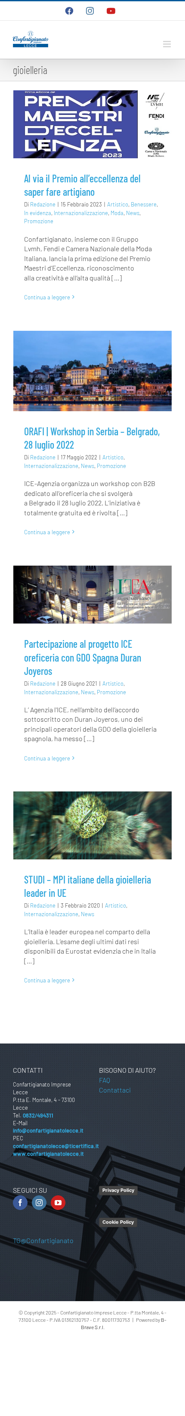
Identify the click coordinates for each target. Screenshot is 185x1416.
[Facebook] (20, 1202)
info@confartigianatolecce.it (48, 1130)
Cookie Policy (118, 1222)
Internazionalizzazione (81, 212)
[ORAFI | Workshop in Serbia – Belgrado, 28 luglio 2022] (92, 371)
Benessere (144, 204)
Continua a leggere (47, 297)
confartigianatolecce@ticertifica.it (56, 1145)
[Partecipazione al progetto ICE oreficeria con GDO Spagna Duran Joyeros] (92, 595)
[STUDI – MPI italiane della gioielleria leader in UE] (92, 825)
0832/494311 (38, 1115)
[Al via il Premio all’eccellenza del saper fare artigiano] (92, 124)
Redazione (43, 204)
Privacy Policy (118, 1190)
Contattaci (115, 1090)
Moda (117, 212)
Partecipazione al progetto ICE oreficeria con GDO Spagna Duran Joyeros (82, 657)
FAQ (104, 1080)
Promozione (38, 221)
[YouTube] (58, 1202)
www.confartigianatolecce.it (48, 1153)
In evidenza (37, 212)
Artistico (117, 204)
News (132, 212)
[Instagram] (39, 1202)
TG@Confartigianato (43, 1240)
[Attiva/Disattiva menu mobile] (167, 44)
